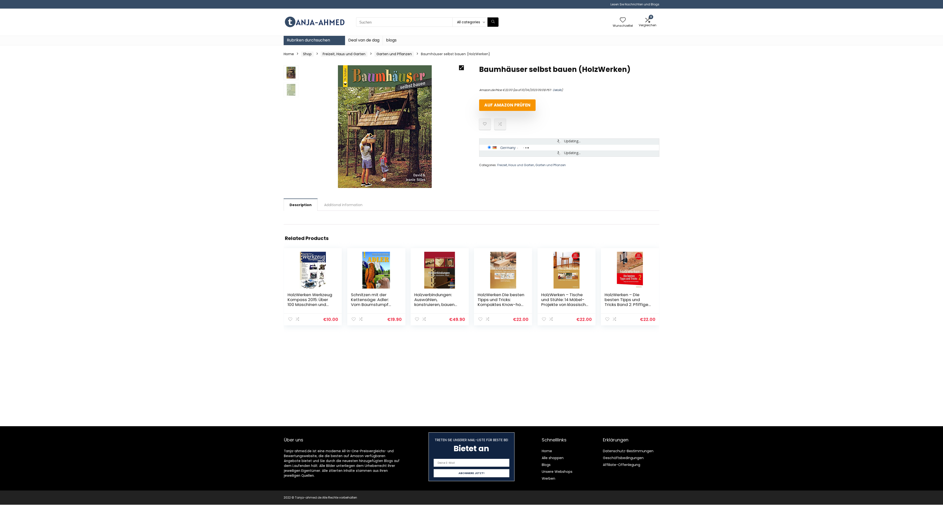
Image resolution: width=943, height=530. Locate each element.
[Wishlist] (623, 20)
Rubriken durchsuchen (308, 40)
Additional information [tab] (343, 204)
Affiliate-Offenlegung (621, 464)
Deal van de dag (363, 40)
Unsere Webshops (557, 471)
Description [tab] (301, 204)
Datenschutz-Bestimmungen (628, 451)
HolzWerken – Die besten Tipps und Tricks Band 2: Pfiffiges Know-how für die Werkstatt (628, 304)
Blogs (546, 464)
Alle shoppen (553, 457)
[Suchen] (493, 22)
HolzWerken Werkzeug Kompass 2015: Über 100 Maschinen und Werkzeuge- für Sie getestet (310, 304)
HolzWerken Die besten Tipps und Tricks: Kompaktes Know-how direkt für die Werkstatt (501, 304)
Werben (548, 478)
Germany (508, 147)
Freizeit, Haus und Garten (344, 54)
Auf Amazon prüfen (507, 105)
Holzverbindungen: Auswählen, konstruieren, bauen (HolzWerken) (434, 302)
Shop (307, 54)
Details (557, 90)
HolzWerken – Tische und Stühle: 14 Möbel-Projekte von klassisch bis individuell (563, 302)
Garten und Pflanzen (394, 54)
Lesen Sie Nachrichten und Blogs (634, 4)
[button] (461, 67)
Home (289, 54)
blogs (391, 40)
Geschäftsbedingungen (623, 457)
